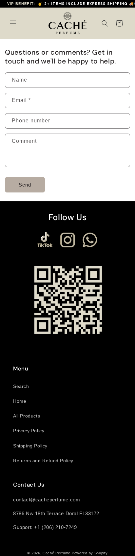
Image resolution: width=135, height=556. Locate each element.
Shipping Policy (30, 445)
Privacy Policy (28, 430)
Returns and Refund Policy (43, 460)
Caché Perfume (56, 553)
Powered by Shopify (90, 553)
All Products (26, 415)
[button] (13, 23)
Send (25, 185)
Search (21, 386)
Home (19, 401)
